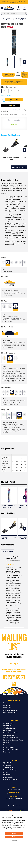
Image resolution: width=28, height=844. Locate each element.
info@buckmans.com (14, 789)
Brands (5, 772)
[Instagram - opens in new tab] (14, 677)
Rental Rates (7, 730)
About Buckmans (8, 723)
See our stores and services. (14, 798)
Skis (16, 18)
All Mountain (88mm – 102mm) (16, 19)
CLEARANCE (8, 18)
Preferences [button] (8, 828)
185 (18, 90)
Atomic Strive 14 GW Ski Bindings (9, 537)
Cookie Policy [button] (22, 825)
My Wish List (7, 765)
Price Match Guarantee (10, 710)
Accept (14, 833)
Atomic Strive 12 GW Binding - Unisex (11, 158)
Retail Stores (7, 725)
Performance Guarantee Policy (13, 740)
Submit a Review (8, 551)
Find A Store (18, 9)
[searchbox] (25, 13)
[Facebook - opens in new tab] (5, 677)
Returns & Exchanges (10, 770)
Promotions (6, 774)
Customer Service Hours (14, 794)
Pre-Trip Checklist (9, 747)
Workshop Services (9, 728)
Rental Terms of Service (10, 733)
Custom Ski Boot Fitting (10, 737)
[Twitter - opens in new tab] (10, 677)
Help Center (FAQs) (9, 712)
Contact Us (6, 705)
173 (5, 90)
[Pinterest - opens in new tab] (18, 677)
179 (11, 90)
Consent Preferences (14, 806)
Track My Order (8, 767)
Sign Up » (14, 663)
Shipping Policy (8, 777)
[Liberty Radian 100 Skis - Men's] (7, 62)
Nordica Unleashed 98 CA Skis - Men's (8, 506)
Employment (7, 752)
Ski (13, 18)
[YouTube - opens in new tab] (23, 677)
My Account (7, 763)
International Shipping (10, 779)
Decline (14, 836)
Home (3, 18)
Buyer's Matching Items (10, 135)
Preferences (14, 840)
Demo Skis (6, 742)
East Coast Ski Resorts (10, 749)
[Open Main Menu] (2, 8)
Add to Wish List (7, 102)
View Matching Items (18, 167)
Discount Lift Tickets (9, 735)
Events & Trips (7, 745)
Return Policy (7, 708)
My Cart (24, 9)
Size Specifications (6, 95)
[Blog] (14, 683)
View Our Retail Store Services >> (13, 2)
